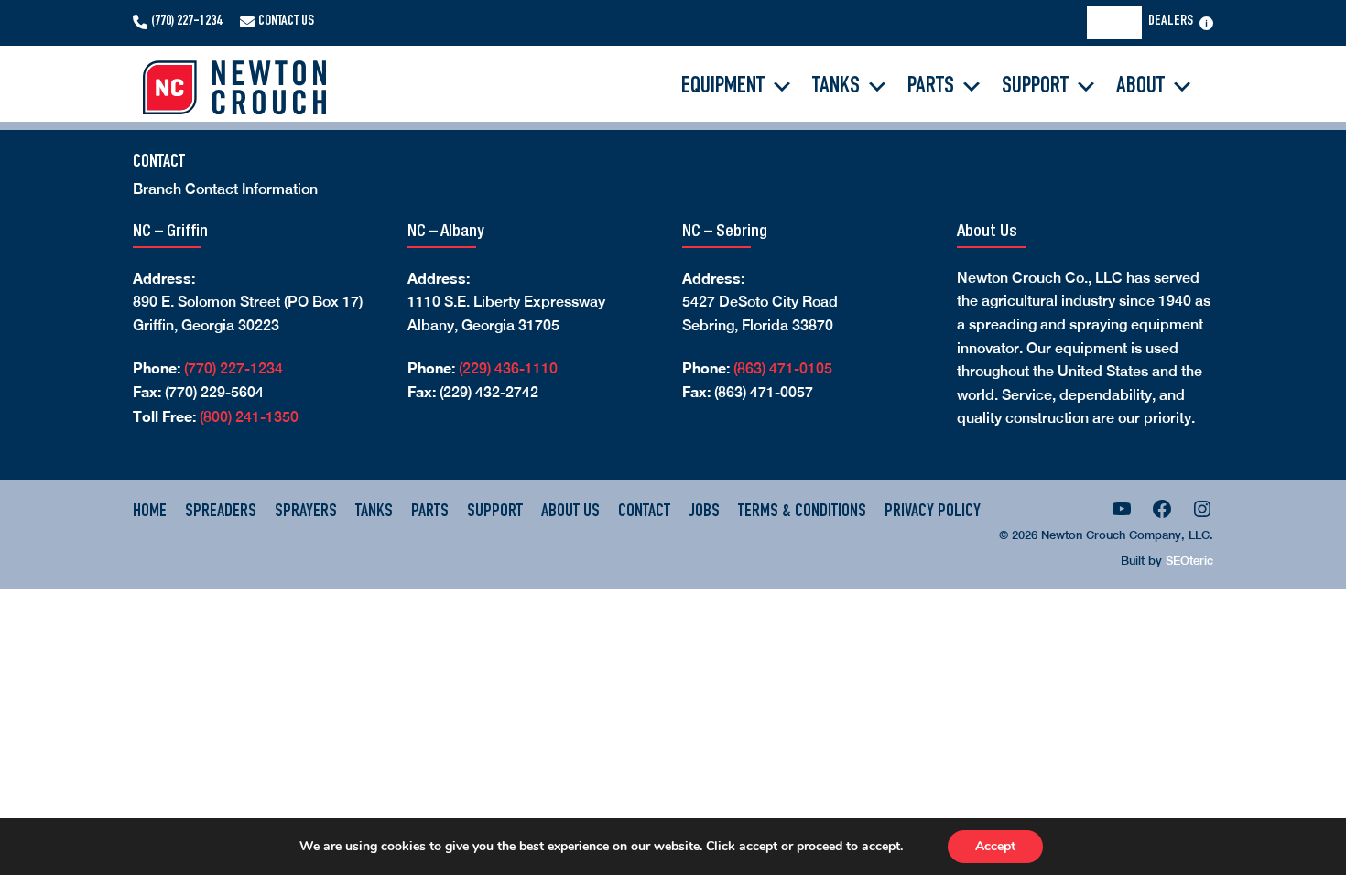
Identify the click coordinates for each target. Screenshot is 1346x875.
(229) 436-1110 (508, 368)
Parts (930, 87)
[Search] (1120, 23)
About (1140, 87)
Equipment (723, 87)
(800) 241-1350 (249, 417)
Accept (995, 846)
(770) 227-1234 (186, 22)
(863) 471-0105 (782, 368)
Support (1035, 87)
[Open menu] (1206, 23)
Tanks (836, 87)
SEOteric (1189, 560)
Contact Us (286, 22)
